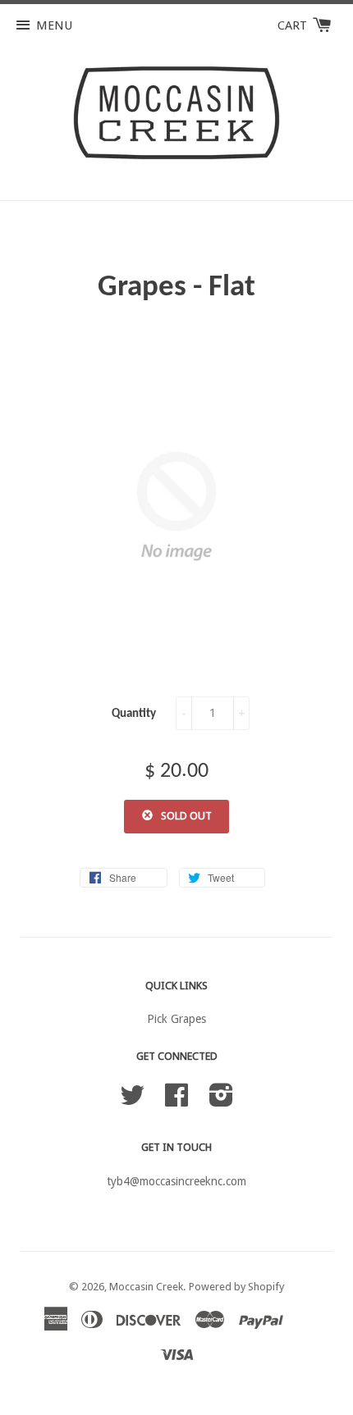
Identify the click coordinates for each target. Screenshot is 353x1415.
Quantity (134, 714)
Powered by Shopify (236, 1286)
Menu (54, 25)
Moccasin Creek (146, 1286)
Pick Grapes (176, 1018)
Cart (293, 25)
